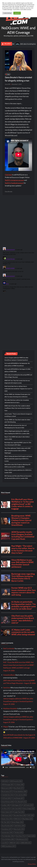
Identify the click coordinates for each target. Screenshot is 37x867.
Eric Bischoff (21, 801)
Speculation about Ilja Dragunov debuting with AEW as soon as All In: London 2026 (17, 466)
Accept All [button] (17, 13)
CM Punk (6, 798)
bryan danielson (20, 791)
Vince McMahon (8, 839)
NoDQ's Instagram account (14, 180)
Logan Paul (19, 812)
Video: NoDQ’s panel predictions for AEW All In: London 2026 (18, 471)
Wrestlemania (21, 839)
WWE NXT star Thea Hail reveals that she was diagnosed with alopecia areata (17, 382)
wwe (5, 842)
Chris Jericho (20, 795)
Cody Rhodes (18, 798)
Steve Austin (19, 829)
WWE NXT (14, 842)
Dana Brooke (8, 191)
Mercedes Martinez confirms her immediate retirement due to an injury (16, 401)
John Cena (16, 808)
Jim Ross (6, 808)
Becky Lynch (7, 788)
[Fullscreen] (33, 767)
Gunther (6, 805)
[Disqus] (18, 269)
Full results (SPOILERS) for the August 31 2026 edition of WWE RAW (17, 370)
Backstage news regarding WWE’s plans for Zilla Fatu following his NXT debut (17, 444)
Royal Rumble (7, 825)
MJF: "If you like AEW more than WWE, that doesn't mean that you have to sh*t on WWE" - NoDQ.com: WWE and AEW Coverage (19, 665)
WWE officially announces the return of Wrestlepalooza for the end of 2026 (15, 426)
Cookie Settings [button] (7, 13)
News (8, 74)
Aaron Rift (7, 84)
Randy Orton (7, 819)
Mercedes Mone (20, 815)
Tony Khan (20, 836)
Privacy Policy (32, 864)
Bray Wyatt (18, 788)
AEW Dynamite (16, 781)
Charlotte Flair (7, 795)
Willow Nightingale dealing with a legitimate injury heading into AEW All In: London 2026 (16, 432)
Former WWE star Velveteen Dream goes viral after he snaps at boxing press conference (17, 395)
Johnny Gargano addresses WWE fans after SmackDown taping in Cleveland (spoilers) (16, 359)
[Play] (3, 767)
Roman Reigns (17, 822)
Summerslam (7, 832)
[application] (18, 759)
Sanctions (6, 688)
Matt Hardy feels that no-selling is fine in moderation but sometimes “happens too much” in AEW (18, 389)
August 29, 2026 (9, 671)
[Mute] (31, 767)
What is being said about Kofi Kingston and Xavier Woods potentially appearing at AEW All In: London (18, 459)
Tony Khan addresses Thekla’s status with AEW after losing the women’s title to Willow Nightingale (17, 450)
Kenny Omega (28, 808)
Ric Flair (6, 822)
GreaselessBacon (9, 675)
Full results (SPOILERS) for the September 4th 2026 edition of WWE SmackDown (17, 364)
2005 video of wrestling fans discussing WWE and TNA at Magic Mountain (18, 376)
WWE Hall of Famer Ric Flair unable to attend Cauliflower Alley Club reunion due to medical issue (17, 408)
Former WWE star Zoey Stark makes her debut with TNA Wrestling (17, 421)
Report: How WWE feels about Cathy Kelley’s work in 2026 (17, 438)
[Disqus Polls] (18, 221)
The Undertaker (8, 836)
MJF (30, 815)
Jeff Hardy (28, 805)
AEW (5, 781)
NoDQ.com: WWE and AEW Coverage (18, 30)
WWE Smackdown (8, 846)
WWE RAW (26, 842)
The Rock (18, 832)
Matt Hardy (6, 815)
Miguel (5, 727)
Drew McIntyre (7, 801)
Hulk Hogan (17, 805)
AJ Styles (19, 784)
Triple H (31, 836)
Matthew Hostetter (10, 708)
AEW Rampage (7, 784)
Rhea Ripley (27, 819)
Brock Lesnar (7, 791)
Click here (8, 175)
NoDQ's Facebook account (14, 183)
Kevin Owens (7, 812)
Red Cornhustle (8, 648)
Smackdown (7, 829)
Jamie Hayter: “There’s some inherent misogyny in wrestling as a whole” (18, 415)
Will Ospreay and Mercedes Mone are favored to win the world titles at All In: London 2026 (17, 477)
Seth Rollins (20, 825)
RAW (17, 819)
